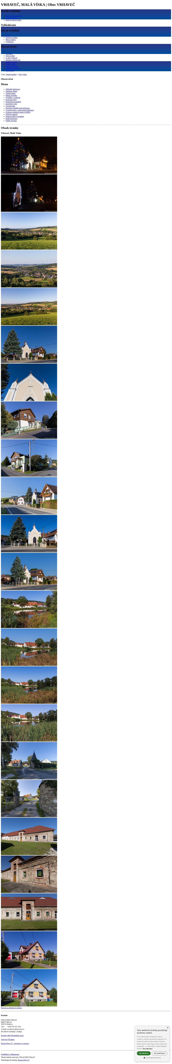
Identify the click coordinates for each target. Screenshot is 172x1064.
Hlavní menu (8, 46)
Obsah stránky (9, 127)
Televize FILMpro (8, 1040)
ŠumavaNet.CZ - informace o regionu (15, 1043)
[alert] (152, 1044)
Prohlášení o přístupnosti (10, 1054)
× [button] (167, 1027)
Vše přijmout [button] (144, 1053)
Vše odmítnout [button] (159, 1053)
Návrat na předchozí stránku (11, 1008)
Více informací (147, 1048)
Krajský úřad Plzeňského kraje (12, 1036)
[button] (152, 1058)
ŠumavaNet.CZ (23, 1060)
